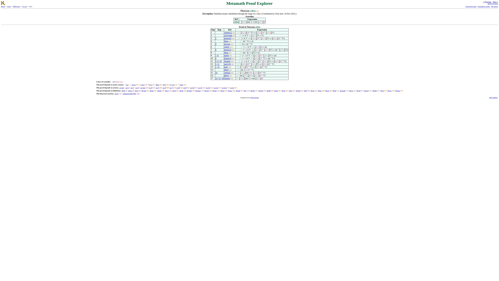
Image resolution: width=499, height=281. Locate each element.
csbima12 (228, 32)
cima (181, 85)
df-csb (261, 91)
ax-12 (208, 88)
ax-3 (137, 88)
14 (216, 73)
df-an (130, 91)
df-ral (222, 91)
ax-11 (200, 88)
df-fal (159, 91)
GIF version (494, 6)
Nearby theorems (493, 3)
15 (219, 78)
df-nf (174, 91)
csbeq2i (227, 73)
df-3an (144, 91)
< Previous (487, 2)
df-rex (230, 91)
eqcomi (227, 44)
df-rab (238, 91)
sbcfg (117, 94)
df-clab (189, 91)
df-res (390, 91)
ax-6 (164, 88)
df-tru (152, 91)
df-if (305, 91)
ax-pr (232, 88)
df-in (283, 91)
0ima (226, 41)
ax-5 (157, 88)
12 (218, 67)
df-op (327, 91)
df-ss (290, 91)
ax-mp (121, 88)
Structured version (471, 6)
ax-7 (171, 88)
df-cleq (198, 91)
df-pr (319, 91)
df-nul (298, 91)
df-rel (358, 91)
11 (218, 64)
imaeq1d (227, 50)
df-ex (167, 91)
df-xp (351, 91)
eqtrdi (226, 55)
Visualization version (484, 6)
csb (158, 85)
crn (173, 85)
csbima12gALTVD (129, 94)
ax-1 (127, 88)
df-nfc (215, 91)
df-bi (123, 91)
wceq (134, 85)
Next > (495, 2)
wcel (143, 85)
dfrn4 (226, 70)
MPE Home (16, 6)
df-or (136, 91)
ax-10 (192, 88)
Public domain (254, 97)
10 (220, 61)
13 (216, 78)
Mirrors (3, 6)
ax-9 (185, 88)
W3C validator (493, 97)
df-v (245, 91)
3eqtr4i (227, 78)
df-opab (342, 91)
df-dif (269, 91)
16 (223, 78)
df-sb (181, 91)
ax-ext (216, 88)
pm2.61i (227, 64)
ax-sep (224, 88)
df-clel (206, 91)
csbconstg (228, 35)
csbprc (226, 47)
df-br (334, 91)
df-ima (397, 91)
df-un (276, 91)
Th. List (24, 6)
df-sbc (253, 91)
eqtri (226, 67)
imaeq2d (227, 38)
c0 (165, 85)
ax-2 (132, 88)
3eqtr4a (227, 61)
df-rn (382, 91)
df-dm (375, 91)
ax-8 (178, 88)
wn (127, 85)
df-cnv (366, 91)
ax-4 (150, 88)
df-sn (312, 91)
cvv (150, 85)
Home (9, 6)
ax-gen (142, 88)
